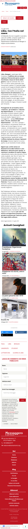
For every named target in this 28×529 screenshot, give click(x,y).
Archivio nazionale (14, 503)
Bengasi (17, 344)
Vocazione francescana (14, 485)
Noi (14, 451)
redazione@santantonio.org (11, 445)
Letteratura (5, 353)
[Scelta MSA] (2, 4)
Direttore (14, 457)
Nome (4, 365)
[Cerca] (22, 8)
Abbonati (14, 490)
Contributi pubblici (14, 521)
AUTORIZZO (6, 423)
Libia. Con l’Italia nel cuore (15, 11)
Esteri (7, 11)
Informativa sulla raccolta (5, 527)
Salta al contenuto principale (8, 1)
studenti (14, 348)
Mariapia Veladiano (15, 251)
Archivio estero (14, 505)
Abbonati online (14, 494)
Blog (14, 469)
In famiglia (14, 478)
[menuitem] (14, 458)
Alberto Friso (14, 298)
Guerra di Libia (18, 353)
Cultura (19, 18)
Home (3, 11)
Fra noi (14, 475)
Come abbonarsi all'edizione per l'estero (14, 499)
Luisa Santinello (15, 275)
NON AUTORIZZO (14, 423)
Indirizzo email (6, 381)
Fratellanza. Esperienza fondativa (11, 248)
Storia (14, 455)
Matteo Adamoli (14, 322)
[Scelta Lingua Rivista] (25, 8)
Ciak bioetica (14, 473)
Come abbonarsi (14, 496)
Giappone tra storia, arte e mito (13, 272)
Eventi (14, 465)
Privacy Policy (16, 514)
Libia (9, 344)
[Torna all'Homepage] (12, 4)
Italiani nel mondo (8, 18)
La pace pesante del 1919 (12, 295)
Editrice (14, 462)
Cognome (5, 373)
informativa (12, 412)
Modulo (15, 518)
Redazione (14, 460)
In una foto (14, 481)
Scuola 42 (5, 319)
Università (5, 348)
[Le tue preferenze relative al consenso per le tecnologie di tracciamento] (25, 526)
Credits (10, 514)
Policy (12, 518)
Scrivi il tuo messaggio (8, 389)
